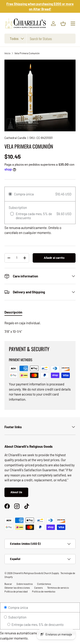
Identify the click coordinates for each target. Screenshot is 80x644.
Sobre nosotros (24, 583)
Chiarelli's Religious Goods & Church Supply (36, 573)
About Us (16, 492)
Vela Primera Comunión (27, 53)
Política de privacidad (16, 591)
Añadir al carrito (54, 257)
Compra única (18, 607)
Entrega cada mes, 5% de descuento (37, 624)
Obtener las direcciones (17, 587)
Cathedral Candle (15, 138)
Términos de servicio (58, 587)
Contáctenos (44, 583)
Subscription (17, 617)
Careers (38, 587)
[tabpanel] (40, 327)
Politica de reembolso (43, 591)
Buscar (8, 583)
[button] (63, 23)
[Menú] (73, 23)
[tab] (13, 312)
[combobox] (40, 38)
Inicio (7, 53)
